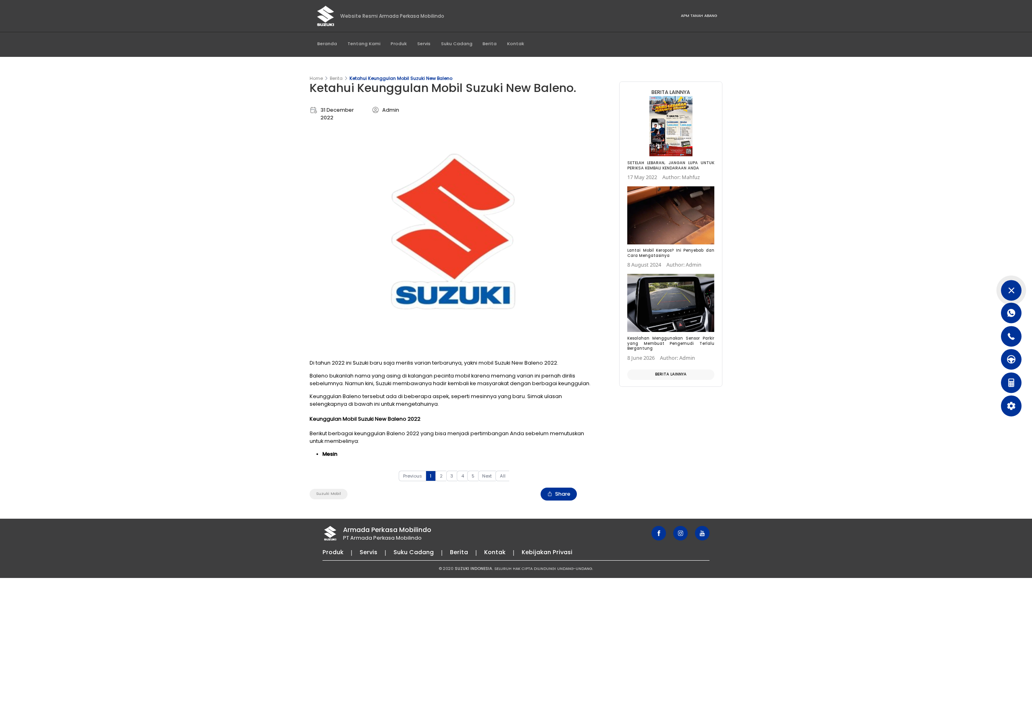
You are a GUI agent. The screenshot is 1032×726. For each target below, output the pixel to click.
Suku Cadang (456, 43)
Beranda (327, 43)
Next (487, 476)
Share (562, 493)
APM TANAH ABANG (699, 15)
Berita (490, 43)
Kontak (515, 43)
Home (316, 78)
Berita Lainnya (671, 374)
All (503, 476)
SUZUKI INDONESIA (473, 568)
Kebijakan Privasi (547, 552)
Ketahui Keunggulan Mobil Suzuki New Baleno (401, 78)
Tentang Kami (364, 43)
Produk (399, 43)
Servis (424, 43)
